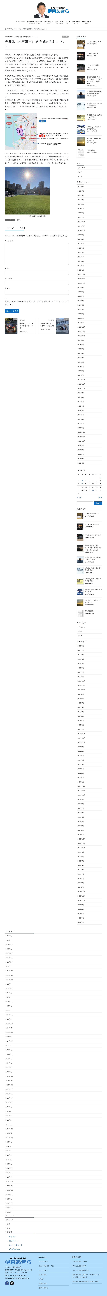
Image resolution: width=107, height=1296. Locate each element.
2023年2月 (81, 371)
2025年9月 (81, 235)
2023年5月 (81, 358)
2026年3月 (81, 208)
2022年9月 (81, 393)
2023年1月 (81, 375)
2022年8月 (81, 397)
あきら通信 (81, 168)
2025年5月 (81, 252)
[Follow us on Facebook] (7, 1283)
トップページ (43, 1261)
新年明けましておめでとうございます (26, 325)
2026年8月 (81, 186)
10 (82, 484)
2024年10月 (81, 283)
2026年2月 (81, 213)
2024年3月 (81, 314)
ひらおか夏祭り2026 (94, 53)
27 (93, 490)
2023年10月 (81, 336)
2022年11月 (81, 384)
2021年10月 (81, 441)
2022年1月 (81, 428)
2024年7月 (81, 296)
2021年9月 (81, 445)
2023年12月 (81, 327)
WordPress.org (14, 1249)
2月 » (100, 497)
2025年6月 (81, 248)
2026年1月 (81, 217)
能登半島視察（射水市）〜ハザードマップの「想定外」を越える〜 (93, 548)
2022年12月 (81, 380)
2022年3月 (81, 419)
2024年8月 (81, 292)
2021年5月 (81, 463)
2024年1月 (81, 323)
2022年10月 (81, 388)
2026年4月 (81, 204)
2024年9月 (81, 287)
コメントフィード (15, 1245)
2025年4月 (81, 257)
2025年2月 (81, 265)
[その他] (11, 326)
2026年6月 (81, 195)
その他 (65, 36)
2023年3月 (81, 366)
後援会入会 (42, 1283)
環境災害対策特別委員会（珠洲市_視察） (86, 1281)
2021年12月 (81, 432)
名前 (7, 268)
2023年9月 (81, 340)
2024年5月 (81, 305)
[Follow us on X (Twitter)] (12, 1283)
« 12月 (79, 497)
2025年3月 (81, 261)
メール (8, 278)
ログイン (12, 1237)
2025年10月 (81, 230)
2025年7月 (81, 244)
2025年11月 (81, 226)
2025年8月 (81, 239)
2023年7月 (81, 349)
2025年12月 (81, 222)
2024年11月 (81, 279)
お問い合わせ (43, 1288)
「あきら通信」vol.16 (94, 41)
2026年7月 (81, 191)
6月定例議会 (91, 150)
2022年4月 (81, 415)
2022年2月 (81, 423)
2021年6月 (81, 459)
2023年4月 (81, 362)
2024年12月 (81, 274)
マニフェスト (43, 1270)
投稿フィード (14, 1241)
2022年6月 (81, 406)
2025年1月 (81, 270)
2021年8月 (81, 450)
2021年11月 (81, 437)
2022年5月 (81, 410)
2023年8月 (81, 344)
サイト (7, 288)
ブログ (80, 176)
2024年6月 (81, 301)
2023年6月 (81, 353)
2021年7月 (81, 454)
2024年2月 (81, 318)
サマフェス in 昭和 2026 (93, 535)
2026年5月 (81, 200)
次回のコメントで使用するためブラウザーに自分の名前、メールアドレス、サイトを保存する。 (36, 302)
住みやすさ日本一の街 (46, 1266)
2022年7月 (81, 401)
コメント (9, 241)
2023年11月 (81, 331)
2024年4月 (81, 309)
